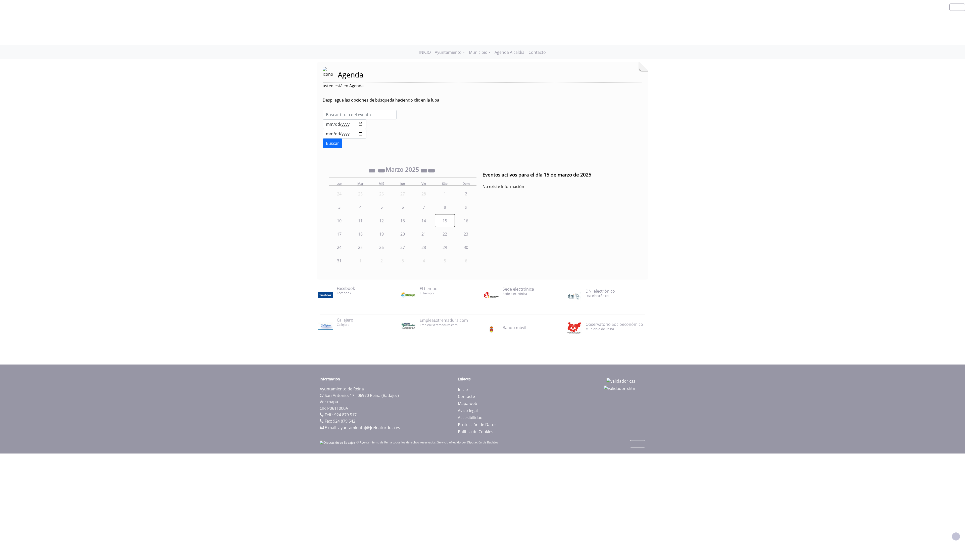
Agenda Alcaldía (509, 52)
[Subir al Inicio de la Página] (956, 536)
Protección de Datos (477, 424)
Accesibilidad (470, 417)
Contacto (537, 52)
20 (402, 234)
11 (360, 220)
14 (423, 220)
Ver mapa (329, 401)
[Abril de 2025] (431, 170)
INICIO (425, 52)
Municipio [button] (478, 52)
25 (360, 247)
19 (381, 234)
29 (445, 247)
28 (423, 247)
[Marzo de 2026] (424, 170)
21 (423, 234)
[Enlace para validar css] (620, 380)
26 (381, 247)
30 (466, 247)
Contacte (466, 396)
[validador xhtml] (621, 388)
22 (445, 234)
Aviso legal (468, 410)
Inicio (463, 389)
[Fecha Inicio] (344, 124)
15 (445, 220)
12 (381, 220)
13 (402, 220)
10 (339, 220)
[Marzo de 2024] (372, 170)
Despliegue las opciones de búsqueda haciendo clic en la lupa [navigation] (381, 100)
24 (339, 247)
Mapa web (467, 403)
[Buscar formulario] (332, 143)
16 (466, 220)
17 (339, 234)
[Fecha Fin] (344, 134)
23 (466, 234)
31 (339, 260)
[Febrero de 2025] (382, 170)
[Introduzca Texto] (360, 114)
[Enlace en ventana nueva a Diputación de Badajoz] (338, 442)
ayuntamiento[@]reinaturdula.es (369, 427)
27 (402, 247)
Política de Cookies (475, 431)
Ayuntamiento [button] (448, 52)
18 (360, 234)
